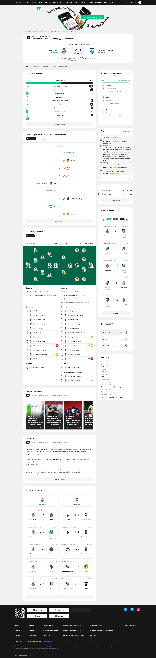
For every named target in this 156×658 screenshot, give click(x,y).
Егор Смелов (81, 295)
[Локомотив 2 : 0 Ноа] (51, 52)
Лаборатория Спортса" (95, 625)
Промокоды (92, 635)
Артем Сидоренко (71, 295)
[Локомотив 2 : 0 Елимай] (54, 52)
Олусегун (85, 58)
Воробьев (67, 58)
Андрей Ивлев (70, 299)
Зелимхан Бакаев (46, 292)
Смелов (68, 177)
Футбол (31, 31)
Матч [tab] (28, 66)
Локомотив (53, 50)
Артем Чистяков (106, 397)
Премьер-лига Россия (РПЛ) (47, 31)
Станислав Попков (107, 387)
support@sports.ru (47, 641)
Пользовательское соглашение (72, 625)
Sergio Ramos (106, 139)
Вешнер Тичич (70, 152)
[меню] (27, 2)
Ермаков (68, 169)
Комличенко (49, 190)
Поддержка (32, 635)
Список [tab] (38, 236)
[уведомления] (131, 2)
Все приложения (80, 610)
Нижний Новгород (106, 50)
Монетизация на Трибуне (50, 630)
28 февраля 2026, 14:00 (74, 44)
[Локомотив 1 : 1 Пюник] (57, 52)
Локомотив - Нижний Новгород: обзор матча (66, 31)
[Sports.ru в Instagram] (139, 610)
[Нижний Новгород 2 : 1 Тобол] (99, 52)
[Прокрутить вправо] (90, 415)
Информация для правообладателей (73, 635)
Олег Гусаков (105, 392)
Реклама (31, 630)
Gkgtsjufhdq (106, 145)
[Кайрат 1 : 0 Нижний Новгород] (104, 52)
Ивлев (68, 167)
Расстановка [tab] (30, 236)
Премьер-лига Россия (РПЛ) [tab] (60, 442)
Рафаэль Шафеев (106, 382)
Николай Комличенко (37, 295)
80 (28, 454)
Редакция (17, 630)
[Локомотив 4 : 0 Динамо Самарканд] (56, 52)
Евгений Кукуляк (117, 397)
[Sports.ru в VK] (132, 610)
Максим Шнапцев (84, 302)
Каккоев (73, 161)
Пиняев (51, 205)
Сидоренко (69, 175)
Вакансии (31, 625)
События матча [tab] (31, 139)
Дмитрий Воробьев (50, 295)
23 (28, 475)
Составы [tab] (46, 66)
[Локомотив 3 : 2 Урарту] (53, 52)
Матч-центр (36, 31)
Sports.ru (19, 646)
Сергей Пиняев (35, 292)
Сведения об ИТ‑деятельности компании (101, 630)
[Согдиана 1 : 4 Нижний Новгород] (101, 52)
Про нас (17, 625)
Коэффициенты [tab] (64, 66)
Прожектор (46, 635)
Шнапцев (68, 154)
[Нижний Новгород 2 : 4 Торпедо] (98, 52)
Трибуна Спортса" (48, 625)
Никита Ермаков (80, 299)
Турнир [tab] (54, 66)
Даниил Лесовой (81, 292)
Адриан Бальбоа (70, 292)
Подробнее (55, 648)
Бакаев (74, 58)
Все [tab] (28, 442)
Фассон (74, 60)
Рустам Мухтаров (119, 387)
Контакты (17, 635)
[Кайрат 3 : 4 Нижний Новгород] (102, 52)
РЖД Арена (105, 372)
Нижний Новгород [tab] (44, 442)
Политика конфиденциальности (72, 630)
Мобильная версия (130, 625)
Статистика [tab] (36, 66)
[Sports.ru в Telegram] (126, 610)
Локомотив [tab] (34, 442)
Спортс (26, 31)
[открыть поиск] (127, 2)
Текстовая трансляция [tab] (44, 139)
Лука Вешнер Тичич (71, 302)
